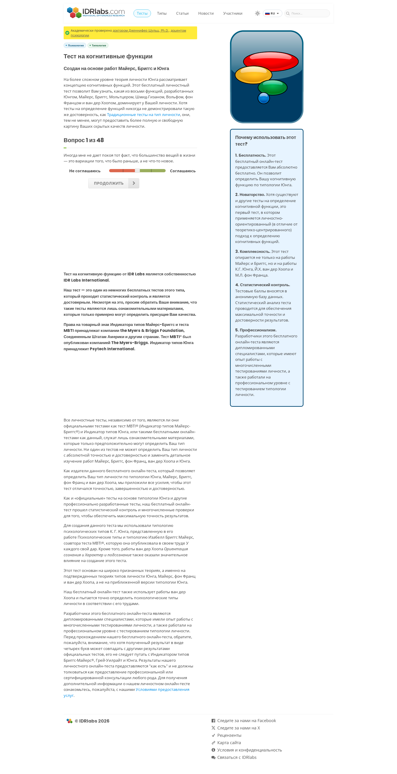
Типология (99, 45)
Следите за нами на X (238, 728)
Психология (76, 45)
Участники (232, 13)
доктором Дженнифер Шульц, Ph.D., (141, 30)
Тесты (142, 13)
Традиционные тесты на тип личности (143, 114)
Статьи (182, 13)
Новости (206, 13)
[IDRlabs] (96, 16)
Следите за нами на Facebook (246, 720)
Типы (162, 13)
